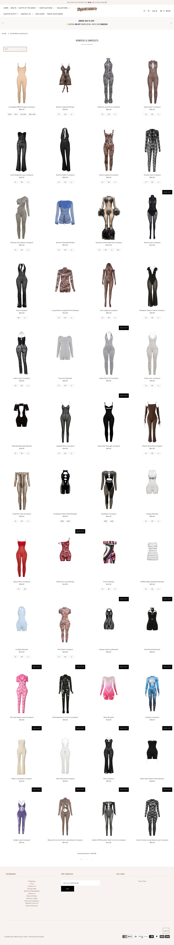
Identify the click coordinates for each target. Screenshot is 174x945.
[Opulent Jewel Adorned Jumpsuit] (109, 215)
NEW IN (13, 8)
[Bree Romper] (109, 690)
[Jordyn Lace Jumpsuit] (22, 812)
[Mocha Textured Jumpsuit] (152, 418)
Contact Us (32, 886)
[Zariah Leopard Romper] (65, 79)
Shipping (31, 881)
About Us (31, 893)
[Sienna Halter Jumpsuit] (65, 147)
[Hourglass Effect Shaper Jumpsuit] (22, 79)
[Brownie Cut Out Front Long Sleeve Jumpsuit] (65, 812)
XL (118, 250)
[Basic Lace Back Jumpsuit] (22, 751)
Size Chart (142, 881)
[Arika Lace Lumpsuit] (152, 350)
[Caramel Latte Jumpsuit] (22, 486)
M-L (16, 114)
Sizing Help (31, 889)
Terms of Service (32, 906)
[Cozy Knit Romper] (65, 350)
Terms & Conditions (31, 901)
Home (4, 33)
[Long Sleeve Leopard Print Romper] (65, 283)
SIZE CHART (40, 14)
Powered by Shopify (36, 937)
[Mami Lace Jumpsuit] (22, 350)
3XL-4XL (32, 114)
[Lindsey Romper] (22, 622)
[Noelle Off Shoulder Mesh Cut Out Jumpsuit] (109, 812)
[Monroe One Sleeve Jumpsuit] (22, 215)
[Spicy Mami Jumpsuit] (22, 554)
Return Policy (32, 896)
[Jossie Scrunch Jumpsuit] (109, 350)
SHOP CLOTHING (46, 8)
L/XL (68, 521)
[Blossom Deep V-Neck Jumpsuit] (152, 283)
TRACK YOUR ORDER (55, 14)
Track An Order (31, 898)
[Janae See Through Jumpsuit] (109, 418)
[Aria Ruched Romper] (152, 622)
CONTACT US (26, 14)
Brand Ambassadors (32, 891)
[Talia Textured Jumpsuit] (65, 751)
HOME (6, 8)
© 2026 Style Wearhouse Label (15, 937)
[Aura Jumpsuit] (22, 283)
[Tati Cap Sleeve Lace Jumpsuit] (22, 690)
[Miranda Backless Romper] (22, 418)
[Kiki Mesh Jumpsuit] (65, 622)
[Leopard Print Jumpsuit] (65, 418)
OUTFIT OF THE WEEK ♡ (27, 8)
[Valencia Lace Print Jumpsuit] (109, 79)
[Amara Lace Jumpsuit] (152, 147)
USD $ (154, 11)
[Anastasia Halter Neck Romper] (65, 486)
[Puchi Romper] (109, 554)
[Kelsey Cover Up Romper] (109, 622)
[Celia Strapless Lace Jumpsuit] (22, 147)
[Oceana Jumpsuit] (152, 690)
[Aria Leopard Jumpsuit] (109, 283)
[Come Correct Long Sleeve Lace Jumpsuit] (152, 812)
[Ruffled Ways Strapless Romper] (152, 554)
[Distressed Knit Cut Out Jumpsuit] (65, 690)
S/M (62, 521)
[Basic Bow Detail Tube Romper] (152, 751)
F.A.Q (32, 884)
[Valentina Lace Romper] (65, 554)
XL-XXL (23, 114)
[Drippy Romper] (152, 486)
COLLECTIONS (62, 8)
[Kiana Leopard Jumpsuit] (109, 147)
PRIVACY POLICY (31, 903)
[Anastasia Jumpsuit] (109, 486)
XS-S (10, 114)
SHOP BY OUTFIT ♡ (11, 14)
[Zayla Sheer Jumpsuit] (152, 79)
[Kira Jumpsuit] (109, 751)
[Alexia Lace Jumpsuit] (152, 215)
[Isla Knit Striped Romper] (65, 215)
